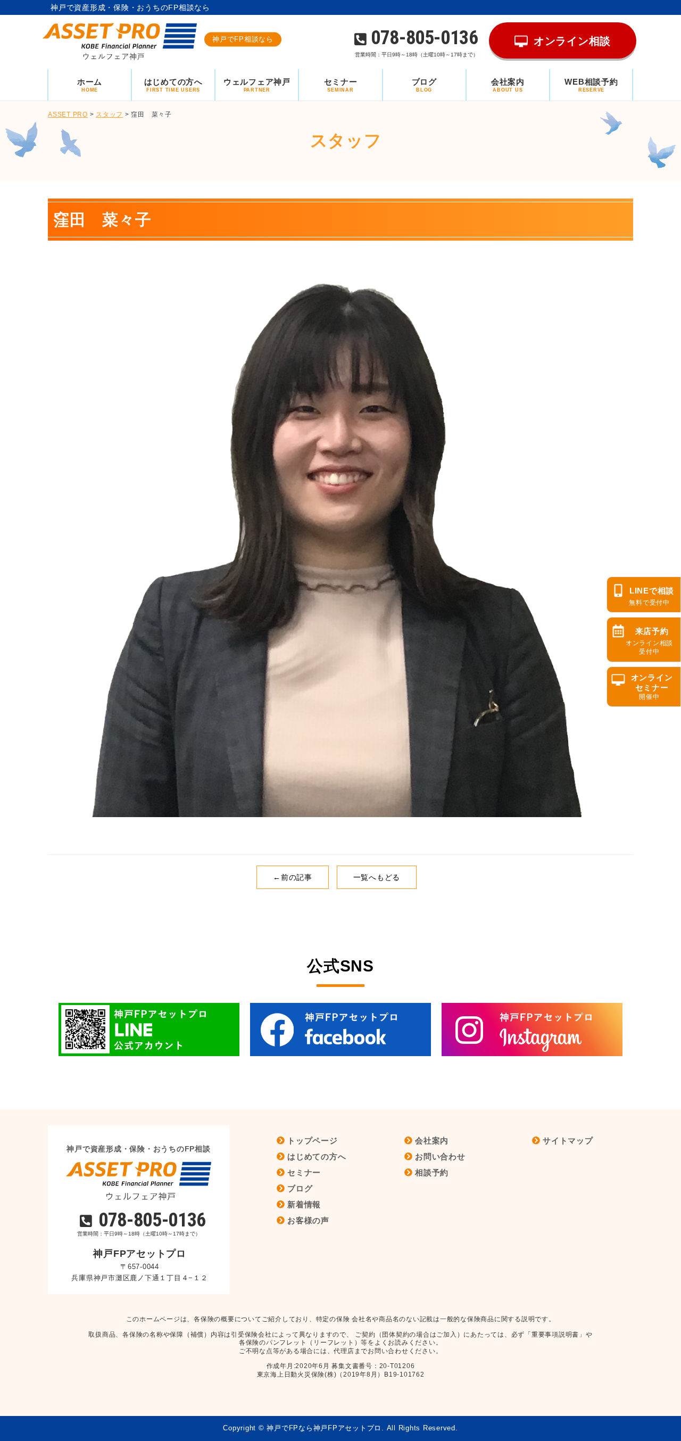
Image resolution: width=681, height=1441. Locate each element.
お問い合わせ (440, 1156)
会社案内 (432, 1140)
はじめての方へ (316, 1156)
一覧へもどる (377, 877)
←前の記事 (292, 877)
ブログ (299, 1188)
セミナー (304, 1172)
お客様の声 (308, 1220)
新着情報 (304, 1204)
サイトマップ (568, 1140)
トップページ (312, 1140)
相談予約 (432, 1172)
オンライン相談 (572, 41)
